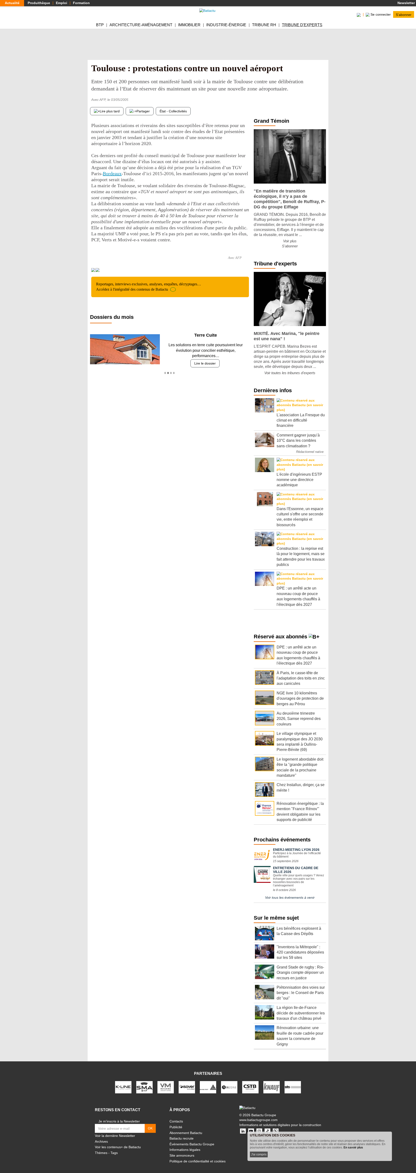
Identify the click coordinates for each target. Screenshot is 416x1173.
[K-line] (123, 1087)
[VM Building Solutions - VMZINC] (165, 1087)
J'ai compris (258, 1154)
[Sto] (293, 1087)
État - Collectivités (173, 111)
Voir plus (290, 241)
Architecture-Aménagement (141, 25)
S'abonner (403, 14)
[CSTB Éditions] (250, 1087)
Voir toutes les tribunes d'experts (289, 373)
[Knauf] (271, 1087)
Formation (81, 3)
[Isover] (187, 1087)
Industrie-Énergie (226, 25)
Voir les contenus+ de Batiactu (118, 1147)
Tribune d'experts (302, 25)
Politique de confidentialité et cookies (197, 1161)
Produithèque (39, 3)
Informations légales (184, 1150)
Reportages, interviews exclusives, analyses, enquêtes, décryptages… (148, 286)
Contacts (176, 1121)
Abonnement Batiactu (185, 1133)
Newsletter (405, 3)
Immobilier (189, 25)
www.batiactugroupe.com (258, 1120)
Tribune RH (264, 25)
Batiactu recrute (181, 1138)
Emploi (61, 3)
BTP (100, 25)
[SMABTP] (144, 1087)
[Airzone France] (229, 1087)
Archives (101, 1141)
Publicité (175, 1127)
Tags (114, 1153)
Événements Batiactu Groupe (191, 1144)
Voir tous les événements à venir (290, 897)
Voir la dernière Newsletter (115, 1136)
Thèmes (101, 1153)
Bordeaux (112, 173)
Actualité (12, 3)
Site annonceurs (181, 1155)
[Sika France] (208, 1087)
